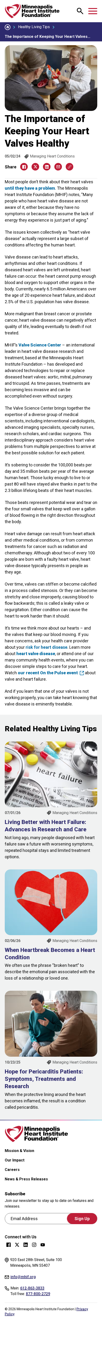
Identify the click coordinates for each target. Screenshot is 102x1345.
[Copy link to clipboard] (69, 167)
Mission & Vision (19, 1150)
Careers (12, 1169)
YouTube (42, 1245)
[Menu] (92, 11)
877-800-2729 (38, 1294)
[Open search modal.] (80, 11)
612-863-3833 (32, 1288)
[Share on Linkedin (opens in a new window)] (47, 167)
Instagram (34, 1245)
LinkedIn (25, 1245)
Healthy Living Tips (34, 27)
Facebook (8, 1245)
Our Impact (14, 1160)
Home (7, 27)
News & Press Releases (26, 1179)
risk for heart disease (46, 647)
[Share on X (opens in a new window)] (35, 167)
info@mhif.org (23, 1277)
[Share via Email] (58, 167)
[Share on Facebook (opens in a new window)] (24, 167)
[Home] (32, 11)
